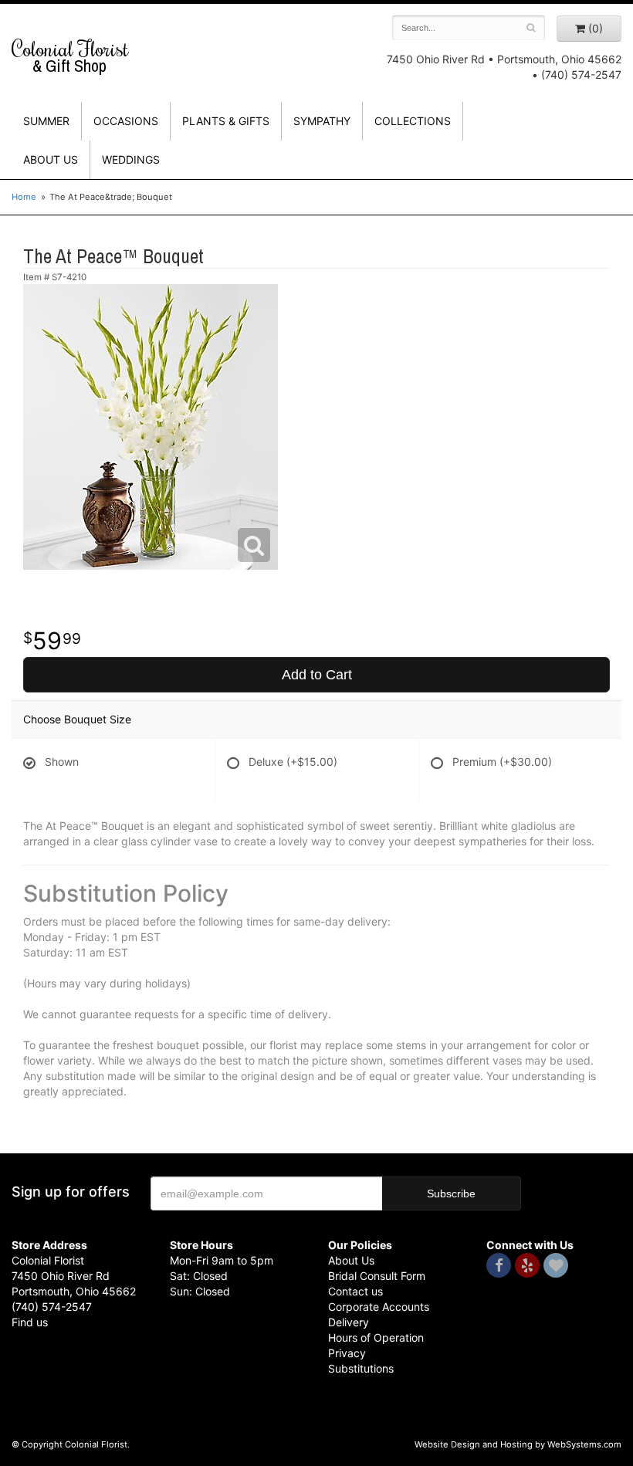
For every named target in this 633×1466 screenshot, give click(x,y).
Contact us (355, 1291)
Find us (30, 1322)
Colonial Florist (70, 56)
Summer (46, 120)
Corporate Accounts (378, 1306)
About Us (351, 1260)
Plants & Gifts (225, 120)
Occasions (125, 120)
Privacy (347, 1352)
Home (24, 196)
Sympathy (321, 120)
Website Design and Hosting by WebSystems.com (518, 1444)
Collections (412, 120)
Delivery (348, 1322)
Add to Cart (317, 674)
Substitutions (361, 1368)
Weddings (131, 159)
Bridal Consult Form (376, 1275)
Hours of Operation (376, 1337)
